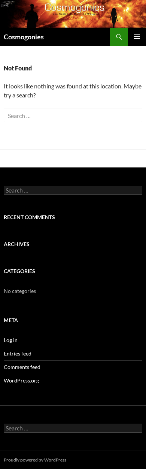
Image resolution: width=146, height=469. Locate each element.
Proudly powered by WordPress (35, 460)
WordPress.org (21, 380)
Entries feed (17, 353)
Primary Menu (137, 37)
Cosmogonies (24, 37)
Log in (11, 340)
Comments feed (22, 367)
